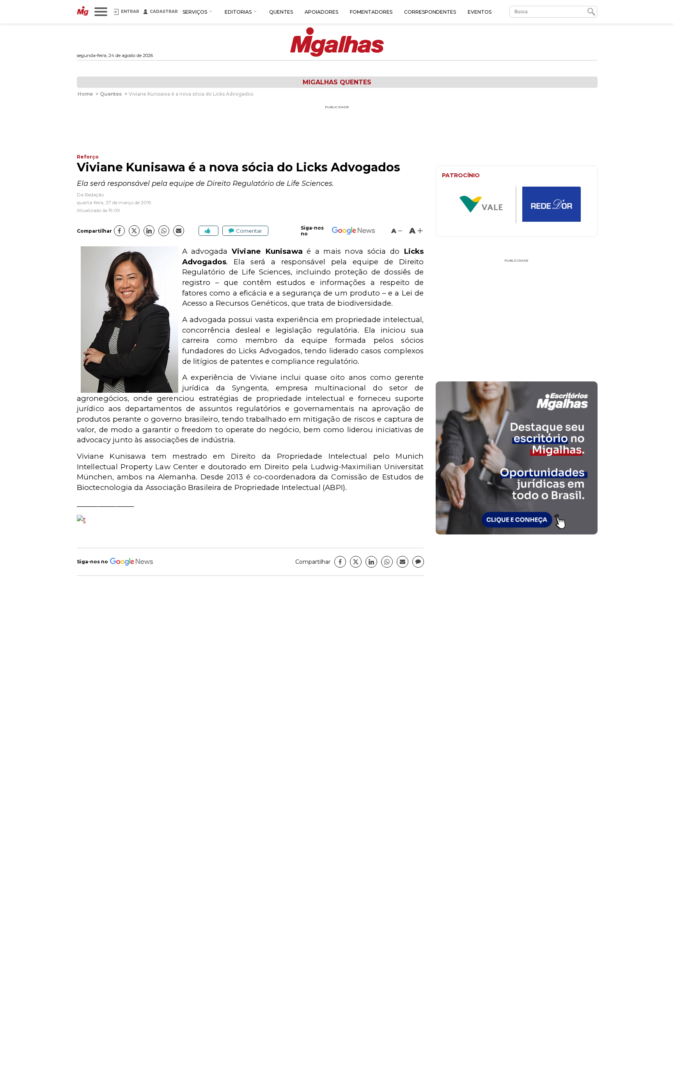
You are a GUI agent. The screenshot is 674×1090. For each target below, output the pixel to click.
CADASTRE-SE (568, 408)
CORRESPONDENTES (430, 12)
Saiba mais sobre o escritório (516, 524)
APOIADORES (321, 12)
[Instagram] (516, 479)
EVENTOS (479, 12)
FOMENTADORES (371, 12)
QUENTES (281, 12)
